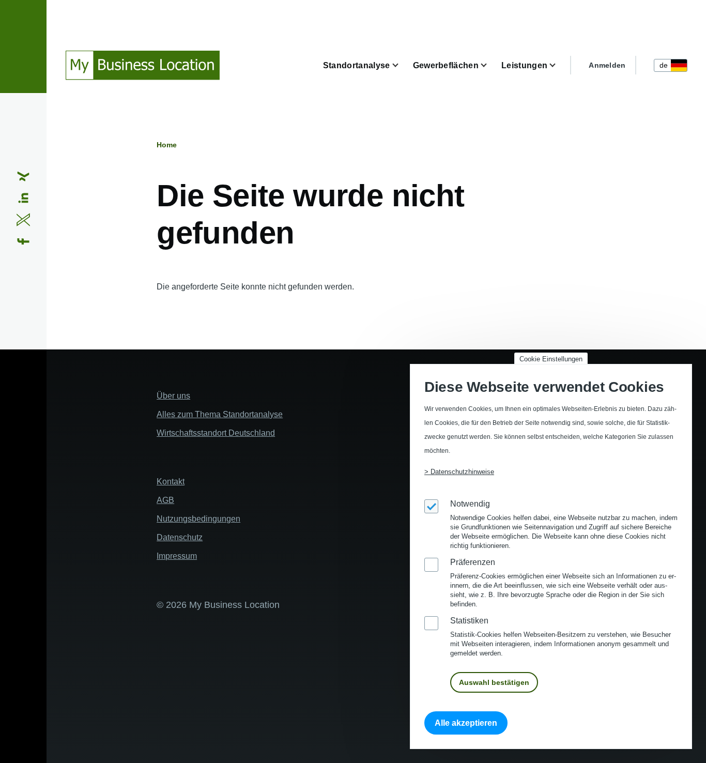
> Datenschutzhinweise (459, 472)
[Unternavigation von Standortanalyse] (401, 65)
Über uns (173, 395)
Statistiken (469, 620)
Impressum (177, 556)
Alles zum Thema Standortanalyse (220, 414)
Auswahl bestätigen (494, 682)
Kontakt (171, 481)
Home (167, 145)
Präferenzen (472, 562)
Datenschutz (180, 537)
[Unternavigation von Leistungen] (558, 65)
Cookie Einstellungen (550, 359)
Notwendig (470, 503)
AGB (165, 500)
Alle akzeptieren (466, 723)
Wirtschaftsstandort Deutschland (216, 433)
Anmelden (607, 65)
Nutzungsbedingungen (198, 518)
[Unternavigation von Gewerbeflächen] (490, 65)
